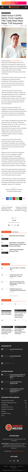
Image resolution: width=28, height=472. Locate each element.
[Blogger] (9, 225)
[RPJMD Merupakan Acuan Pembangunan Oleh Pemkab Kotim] (5, 290)
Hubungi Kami (14, 467)
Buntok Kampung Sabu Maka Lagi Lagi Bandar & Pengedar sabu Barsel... (17, 376)
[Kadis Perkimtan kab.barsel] (5, 351)
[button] (2, 7)
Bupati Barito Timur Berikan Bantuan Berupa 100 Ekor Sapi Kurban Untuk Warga (17, 244)
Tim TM (6, 25)
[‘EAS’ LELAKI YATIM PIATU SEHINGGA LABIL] (5, 383)
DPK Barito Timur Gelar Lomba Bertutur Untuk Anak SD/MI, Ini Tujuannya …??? (20, 209)
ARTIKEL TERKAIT (6, 232)
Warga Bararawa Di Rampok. (17, 235)
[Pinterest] (14, 198)
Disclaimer (6, 466)
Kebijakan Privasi (12, 466)
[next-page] (5, 256)
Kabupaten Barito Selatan (6, 310)
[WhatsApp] (17, 198)
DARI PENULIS (15, 232)
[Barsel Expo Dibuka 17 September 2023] (5, 269)
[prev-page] (2, 256)
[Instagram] (15, 225)
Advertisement (20, 466)
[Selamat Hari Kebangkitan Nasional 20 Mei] (5, 251)
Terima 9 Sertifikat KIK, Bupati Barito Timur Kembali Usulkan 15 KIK (6, 209)
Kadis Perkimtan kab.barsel (16, 349)
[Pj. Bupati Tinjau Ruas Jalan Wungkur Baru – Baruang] (5, 276)
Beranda (3, 10)
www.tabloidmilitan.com (16, 60)
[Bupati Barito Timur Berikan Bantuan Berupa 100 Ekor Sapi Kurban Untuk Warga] (5, 244)
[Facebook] (7, 198)
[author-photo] (14, 218)
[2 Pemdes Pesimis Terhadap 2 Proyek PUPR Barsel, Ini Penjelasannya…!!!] (5, 390)
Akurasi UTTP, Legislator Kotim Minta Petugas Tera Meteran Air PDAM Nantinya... (17, 283)
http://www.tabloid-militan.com (14, 222)
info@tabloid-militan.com (18, 451)
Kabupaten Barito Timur (11, 10)
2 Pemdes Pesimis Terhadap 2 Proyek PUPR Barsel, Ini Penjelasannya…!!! (17, 390)
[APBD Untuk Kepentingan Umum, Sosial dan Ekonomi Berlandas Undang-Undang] (21, 307)
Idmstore (24, 470)
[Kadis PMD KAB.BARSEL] (5, 357)
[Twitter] (10, 198)
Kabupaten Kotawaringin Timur (19, 310)
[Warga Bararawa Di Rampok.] (5, 237)
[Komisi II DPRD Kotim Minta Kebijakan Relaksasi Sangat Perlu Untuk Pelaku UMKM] (21, 324)
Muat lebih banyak (13, 295)
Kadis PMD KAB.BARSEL (15, 356)
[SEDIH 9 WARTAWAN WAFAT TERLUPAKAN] (7, 307)
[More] (23, 198)
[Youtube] (18, 225)
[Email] (20, 198)
